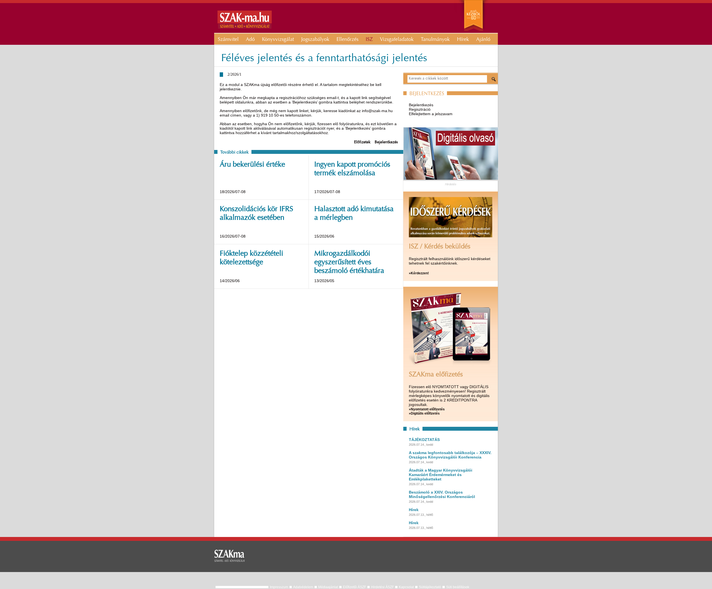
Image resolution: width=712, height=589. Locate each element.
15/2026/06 (324, 236)
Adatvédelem (303, 587)
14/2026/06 (230, 281)
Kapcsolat (406, 587)
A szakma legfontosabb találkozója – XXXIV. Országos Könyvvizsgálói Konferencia (450, 454)
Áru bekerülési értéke (252, 165)
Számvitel (228, 39)
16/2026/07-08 (233, 236)
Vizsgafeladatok (397, 39)
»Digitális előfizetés (424, 413)
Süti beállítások (457, 587)
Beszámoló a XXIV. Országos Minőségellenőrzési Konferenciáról (442, 494)
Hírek (463, 39)
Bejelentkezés (386, 142)
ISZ (369, 39)
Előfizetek (362, 142)
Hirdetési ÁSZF (382, 587)
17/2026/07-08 (327, 191)
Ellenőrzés (348, 39)
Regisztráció (420, 109)
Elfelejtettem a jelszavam (431, 114)
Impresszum (279, 587)
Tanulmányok (435, 39)
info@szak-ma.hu (377, 111)
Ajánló (483, 39)
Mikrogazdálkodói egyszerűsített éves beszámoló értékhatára (349, 262)
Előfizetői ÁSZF (354, 587)
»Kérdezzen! (419, 273)
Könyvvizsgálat (278, 39)
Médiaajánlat (328, 587)
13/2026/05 (324, 281)
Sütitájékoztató (430, 587)
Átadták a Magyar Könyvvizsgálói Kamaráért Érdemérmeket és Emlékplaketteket (440, 474)
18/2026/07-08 (233, 191)
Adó (250, 39)
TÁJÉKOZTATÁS (424, 439)
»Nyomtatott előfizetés (427, 409)
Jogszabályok (315, 39)
